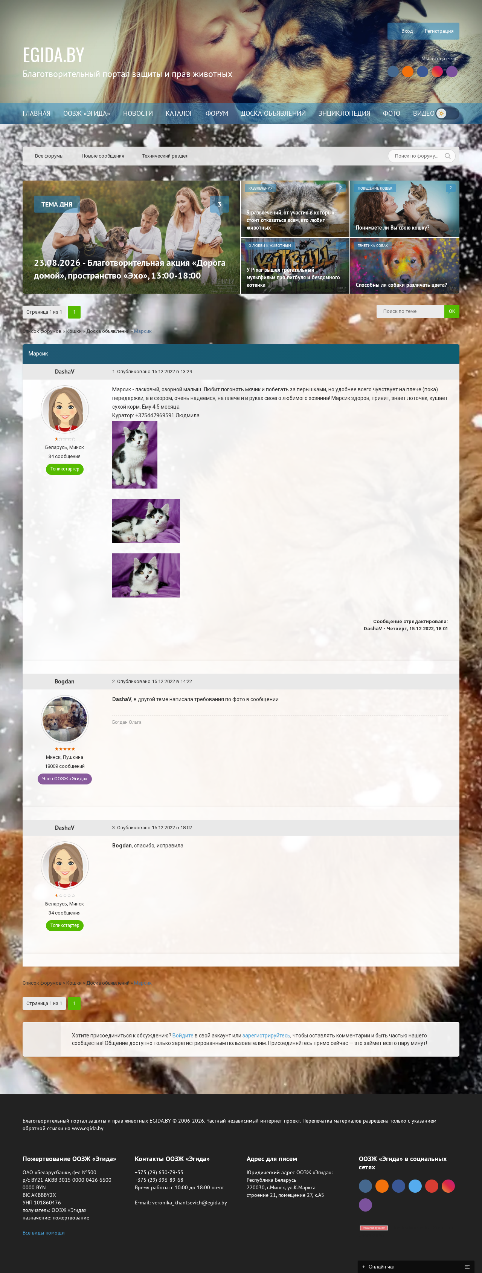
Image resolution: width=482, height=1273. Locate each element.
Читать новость (241, 718)
